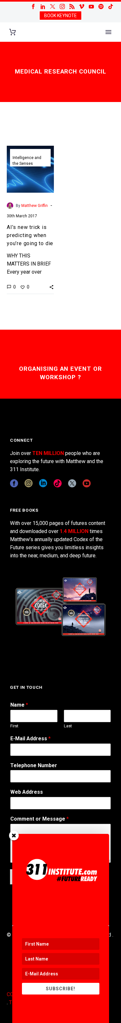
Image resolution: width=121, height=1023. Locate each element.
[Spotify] (101, 6)
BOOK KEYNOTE (60, 15)
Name (19, 705)
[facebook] (14, 483)
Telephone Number (33, 765)
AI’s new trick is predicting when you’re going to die (30, 235)
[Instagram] (62, 6)
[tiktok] (58, 483)
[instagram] (29, 483)
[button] (51, 287)
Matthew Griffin (34, 205)
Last (68, 725)
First (14, 725)
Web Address (26, 792)
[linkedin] (43, 483)
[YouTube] (91, 6)
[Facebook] (33, 6)
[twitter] (72, 483)
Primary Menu (108, 32)
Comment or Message (39, 819)
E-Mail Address (30, 738)
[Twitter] (52, 6)
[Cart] (12, 32)
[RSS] (72, 6)
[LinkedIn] (43, 6)
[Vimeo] (81, 6)
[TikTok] (111, 6)
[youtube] (87, 483)
